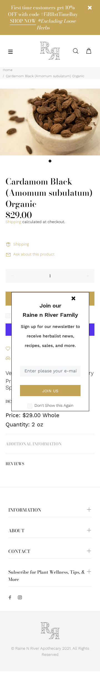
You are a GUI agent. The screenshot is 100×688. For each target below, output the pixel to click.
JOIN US (50, 391)
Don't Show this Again (53, 405)
